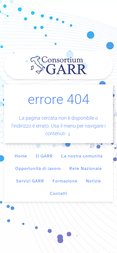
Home (21, 156)
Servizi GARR (30, 181)
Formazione (65, 181)
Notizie (93, 181)
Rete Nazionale (85, 168)
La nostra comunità (82, 156)
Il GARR (44, 156)
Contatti (58, 193)
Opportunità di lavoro (38, 168)
